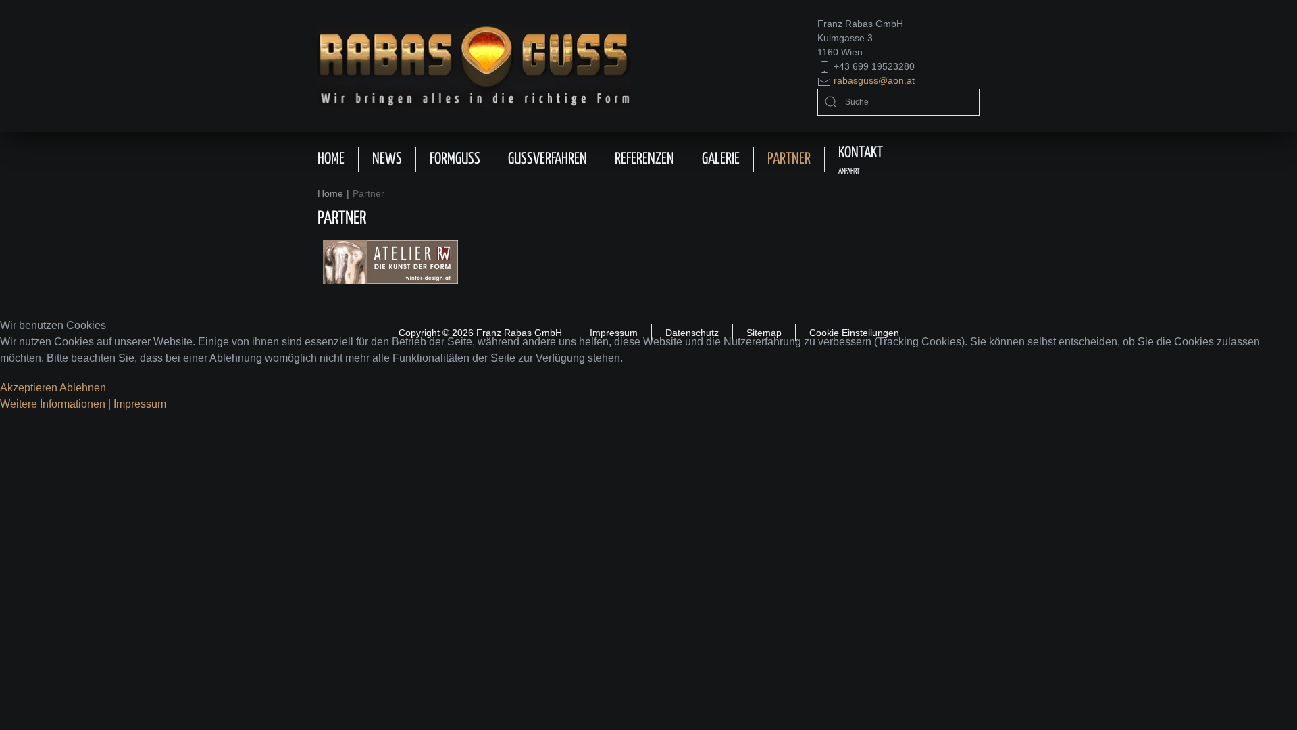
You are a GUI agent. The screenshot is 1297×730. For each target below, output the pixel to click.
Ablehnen (82, 387)
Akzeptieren (28, 387)
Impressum (139, 404)
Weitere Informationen (52, 404)
